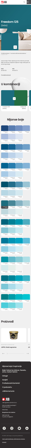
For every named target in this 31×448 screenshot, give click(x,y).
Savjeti (5, 380)
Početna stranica (5, 53)
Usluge (5, 376)
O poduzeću (7, 387)
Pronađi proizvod (6, 75)
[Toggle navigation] (29, 2)
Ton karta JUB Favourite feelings (18, 53)
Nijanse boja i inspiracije (12, 366)
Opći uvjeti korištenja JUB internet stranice (13, 439)
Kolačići (4, 442)
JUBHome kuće (8, 391)
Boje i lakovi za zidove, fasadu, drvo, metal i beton (14, 371)
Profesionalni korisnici (11, 383)
